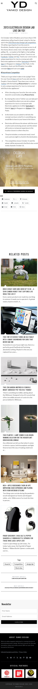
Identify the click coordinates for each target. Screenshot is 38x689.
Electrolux (19, 568)
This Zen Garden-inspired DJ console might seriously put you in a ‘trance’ (17, 388)
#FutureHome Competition (10, 73)
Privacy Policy (23, 652)
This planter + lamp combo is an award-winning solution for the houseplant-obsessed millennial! (18, 437)
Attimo (18, 64)
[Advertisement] (19, 19)
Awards (7, 564)
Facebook (4, 57)
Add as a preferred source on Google (20, 191)
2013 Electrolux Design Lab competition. (22, 43)
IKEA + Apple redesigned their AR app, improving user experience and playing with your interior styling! (17, 488)
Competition (18, 564)
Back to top (18, 686)
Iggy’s (3, 64)
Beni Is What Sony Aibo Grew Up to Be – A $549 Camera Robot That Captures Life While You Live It (18, 291)
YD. (18, 57)
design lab (30, 564)
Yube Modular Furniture (19, 577)
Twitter (11, 57)
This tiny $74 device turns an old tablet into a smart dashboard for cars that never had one (18, 339)
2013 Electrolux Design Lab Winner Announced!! (19, 586)
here (14, 79)
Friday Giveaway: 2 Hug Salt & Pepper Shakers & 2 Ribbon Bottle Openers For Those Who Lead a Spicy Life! (18, 538)
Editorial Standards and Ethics (9, 652)
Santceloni (25, 61)
